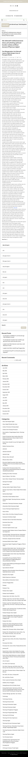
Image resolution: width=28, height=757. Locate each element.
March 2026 (5, 376)
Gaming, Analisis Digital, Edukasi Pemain (11, 487)
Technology (5, 696)
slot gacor (5, 277)
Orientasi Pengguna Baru (8, 582)
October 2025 (5, 389)
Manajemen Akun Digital (8, 574)
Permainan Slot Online (7, 643)
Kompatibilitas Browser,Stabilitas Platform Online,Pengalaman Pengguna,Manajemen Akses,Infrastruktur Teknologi (12, 559)
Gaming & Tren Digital (7, 481)
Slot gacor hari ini (6, 261)
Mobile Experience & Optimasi (9, 577)
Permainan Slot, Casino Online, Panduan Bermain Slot (14, 645)
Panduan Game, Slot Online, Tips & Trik (11, 596)
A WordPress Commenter (8, 360)
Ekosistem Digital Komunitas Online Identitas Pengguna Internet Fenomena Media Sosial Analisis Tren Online (14, 464)
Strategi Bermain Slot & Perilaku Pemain (11, 685)
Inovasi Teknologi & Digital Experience (11, 508)
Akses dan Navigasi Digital (8, 421)
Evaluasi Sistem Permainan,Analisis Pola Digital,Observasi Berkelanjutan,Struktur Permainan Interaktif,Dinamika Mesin (14, 469)
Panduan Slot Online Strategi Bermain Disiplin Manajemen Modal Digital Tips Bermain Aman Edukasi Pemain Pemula (13, 625)
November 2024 (6, 411)
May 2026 (5, 370)
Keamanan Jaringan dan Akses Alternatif (11, 538)
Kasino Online (6, 511)
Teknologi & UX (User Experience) (10, 717)
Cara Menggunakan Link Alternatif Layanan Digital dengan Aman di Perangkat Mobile (11, 53)
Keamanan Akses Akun (8, 522)
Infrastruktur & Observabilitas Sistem (11, 496)
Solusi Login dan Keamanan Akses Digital (12, 680)
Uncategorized (6, 745)
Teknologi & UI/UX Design (8, 715)
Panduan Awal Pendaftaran (8, 593)
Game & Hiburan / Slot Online (9, 476)
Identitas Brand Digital (7, 494)
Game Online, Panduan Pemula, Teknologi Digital (13, 479)
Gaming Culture (6, 484)
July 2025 (5, 397)
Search (3, 325)
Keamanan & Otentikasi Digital (9, 517)
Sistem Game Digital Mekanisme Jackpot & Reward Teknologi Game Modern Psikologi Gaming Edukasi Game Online (14, 657)
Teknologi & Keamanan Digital (9, 707)
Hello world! (18, 360)
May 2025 (5, 403)
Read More (4, 239)
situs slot (5, 298)
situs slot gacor (6, 266)
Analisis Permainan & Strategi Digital (11, 427)
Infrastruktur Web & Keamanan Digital (11, 506)
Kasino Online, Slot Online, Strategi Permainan (13, 514)
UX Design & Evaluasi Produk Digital (10, 748)
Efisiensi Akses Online (7, 459)
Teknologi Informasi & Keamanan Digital (11, 723)
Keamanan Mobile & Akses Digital (10, 541)
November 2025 (6, 386)
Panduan (4, 585)
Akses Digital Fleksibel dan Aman (10, 424)
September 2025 (6, 392)
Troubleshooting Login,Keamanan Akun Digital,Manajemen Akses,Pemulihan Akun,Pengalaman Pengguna (11, 741)
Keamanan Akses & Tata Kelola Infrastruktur (12, 519)
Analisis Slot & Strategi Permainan (10, 429)
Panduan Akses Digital (7, 590)
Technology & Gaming (7, 699)
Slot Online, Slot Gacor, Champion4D (10, 674)
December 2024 (6, 408)
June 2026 (5, 368)
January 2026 (5, 381)
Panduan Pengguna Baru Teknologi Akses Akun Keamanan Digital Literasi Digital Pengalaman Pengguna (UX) (13, 617)
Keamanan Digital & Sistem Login (10, 527)
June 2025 (5, 400)
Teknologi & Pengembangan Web (10, 712)
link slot (15, 207)
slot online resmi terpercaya (9, 663)
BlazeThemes (15, 754)
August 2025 (5, 395)
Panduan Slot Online (7, 621)
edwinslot (5, 449)
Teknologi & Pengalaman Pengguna (10, 709)
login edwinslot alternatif (8, 567)
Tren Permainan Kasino (8, 737)
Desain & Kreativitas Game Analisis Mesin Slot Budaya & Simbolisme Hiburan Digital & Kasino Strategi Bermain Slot (13, 438)
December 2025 (6, 384)
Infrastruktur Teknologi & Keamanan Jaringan (12, 503)
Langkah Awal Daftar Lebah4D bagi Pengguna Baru (13, 1)
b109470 (5, 57)
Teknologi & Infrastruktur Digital (9, 704)
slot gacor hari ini (6, 255)
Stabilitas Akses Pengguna (8, 682)
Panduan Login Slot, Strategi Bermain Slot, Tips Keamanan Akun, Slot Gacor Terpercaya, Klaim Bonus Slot (14, 604)
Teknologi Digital (6, 720)
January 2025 (5, 405)
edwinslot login (6, 454)
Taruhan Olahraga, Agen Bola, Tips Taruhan (12, 693)
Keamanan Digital (6, 525)
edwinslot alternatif (7, 451)
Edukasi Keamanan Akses (8, 446)
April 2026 (5, 373)
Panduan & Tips (6, 588)
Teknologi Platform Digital (8, 734)
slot (3, 250)
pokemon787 (5, 648)
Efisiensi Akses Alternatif (8, 457)
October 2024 (5, 413)
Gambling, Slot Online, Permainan (10, 473)
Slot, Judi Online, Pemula (8, 677)
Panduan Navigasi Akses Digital (9, 612)
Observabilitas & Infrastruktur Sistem (11, 580)
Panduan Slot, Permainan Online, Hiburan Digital (13, 629)
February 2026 (6, 378)
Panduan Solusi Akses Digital (9, 636)
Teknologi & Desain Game (8, 701)
